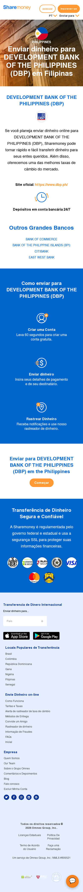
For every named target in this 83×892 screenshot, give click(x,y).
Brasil (8, 654)
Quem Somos (12, 758)
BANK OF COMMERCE (41, 239)
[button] (69, 16)
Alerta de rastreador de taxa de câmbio (27, 711)
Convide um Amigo (16, 721)
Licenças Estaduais (29, 835)
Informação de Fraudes (18, 732)
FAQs (8, 737)
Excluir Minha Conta (15, 789)
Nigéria (9, 674)
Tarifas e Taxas (14, 706)
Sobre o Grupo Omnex (17, 768)
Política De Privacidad (53, 837)
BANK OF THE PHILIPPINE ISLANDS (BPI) (41, 245)
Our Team (9, 763)
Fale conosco (11, 784)
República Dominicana (18, 664)
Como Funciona (14, 701)
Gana (8, 669)
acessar (47, 8)
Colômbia (11, 659)
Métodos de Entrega (17, 716)
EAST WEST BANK (41, 257)
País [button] (9, 621)
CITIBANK (41, 251)
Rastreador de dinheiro (18, 727)
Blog (6, 779)
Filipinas (10, 679)
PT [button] (51, 15)
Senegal (10, 685)
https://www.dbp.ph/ (51, 185)
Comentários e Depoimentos (20, 774)
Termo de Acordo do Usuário (30, 847)
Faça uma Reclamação (53, 847)
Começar (41, 482)
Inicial (8, 742)
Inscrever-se (69, 8)
